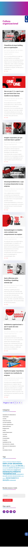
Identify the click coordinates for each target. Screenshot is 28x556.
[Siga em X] (10, 511)
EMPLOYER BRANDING (12, 464)
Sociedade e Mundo (7, 450)
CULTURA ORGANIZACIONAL (14, 476)
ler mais (6, 71)
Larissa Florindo (10, 378)
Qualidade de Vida (7, 442)
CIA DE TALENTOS (9, 52)
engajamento (17, 470)
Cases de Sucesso (7, 420)
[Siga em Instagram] (7, 511)
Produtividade (6, 438)
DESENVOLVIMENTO (12, 472)
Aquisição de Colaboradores (9, 414)
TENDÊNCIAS (9, 474)
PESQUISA (19, 461)
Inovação (5, 434)
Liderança (5, 436)
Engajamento (6, 428)
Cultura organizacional (10, 100)
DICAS (20, 466)
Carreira (4, 418)
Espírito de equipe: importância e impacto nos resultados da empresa (14, 373)
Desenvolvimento (7, 426)
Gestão (4, 430)
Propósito (5, 440)
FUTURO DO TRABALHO (11, 461)
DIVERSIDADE (12, 480)
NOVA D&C (6, 466)
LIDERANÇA (12, 466)
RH (18, 380)
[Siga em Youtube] (14, 511)
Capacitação (5, 416)
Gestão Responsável (7, 432)
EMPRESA (4, 461)
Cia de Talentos (10, 50)
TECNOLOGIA (10, 469)
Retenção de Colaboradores (9, 446)
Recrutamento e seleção (8, 444)
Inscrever (7, 500)
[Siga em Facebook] (4, 511)
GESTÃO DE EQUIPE (14, 468)
